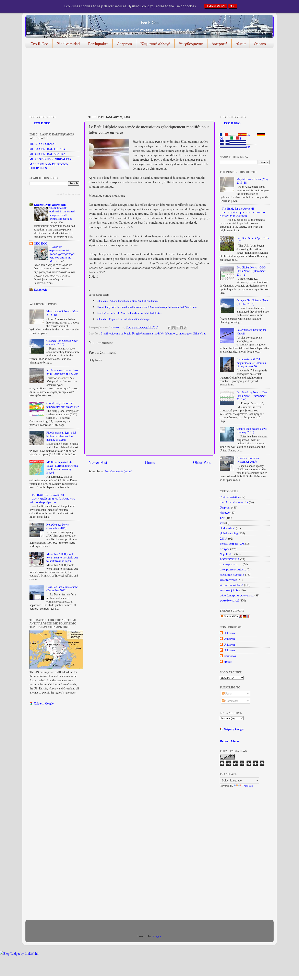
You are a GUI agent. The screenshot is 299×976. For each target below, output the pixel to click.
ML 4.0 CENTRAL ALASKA (47, 154)
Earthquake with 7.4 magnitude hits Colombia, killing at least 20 (252, 362)
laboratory (171, 333)
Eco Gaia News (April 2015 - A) (253, 239)
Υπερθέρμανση (191, 43)
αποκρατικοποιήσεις (233, 569)
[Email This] (170, 328)
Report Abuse (229, 740)
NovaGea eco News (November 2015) (57, 526)
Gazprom (124, 43)
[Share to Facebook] (181, 328)
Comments (231, 701)
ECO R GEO (42, 123)
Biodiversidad (68, 43)
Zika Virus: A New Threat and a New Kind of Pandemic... (128, 301)
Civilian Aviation (230, 497)
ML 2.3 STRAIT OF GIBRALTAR (50, 159)
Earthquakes (98, 43)
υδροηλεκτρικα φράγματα (237, 595)
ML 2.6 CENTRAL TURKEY (47, 149)
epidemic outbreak (120, 333)
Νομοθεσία (227, 554)
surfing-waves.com (72, 194)
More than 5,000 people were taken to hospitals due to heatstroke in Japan (62, 557)
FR (229, 135)
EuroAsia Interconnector (234, 502)
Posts (228, 693)
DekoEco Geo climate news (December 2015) (62, 588)
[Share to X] (177, 328)
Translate (247, 786)
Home (150, 462)
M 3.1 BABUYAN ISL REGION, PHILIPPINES (49, 166)
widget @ (60, 194)
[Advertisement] (147, 82)
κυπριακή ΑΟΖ (229, 590)
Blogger (156, 936)
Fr (133, 333)
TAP (222, 518)
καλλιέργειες (228, 580)
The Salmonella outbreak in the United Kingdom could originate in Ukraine (62, 213)
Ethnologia (40, 289)
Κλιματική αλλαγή (155, 43)
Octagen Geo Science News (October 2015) (62, 342)
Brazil (104, 333)
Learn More (215, 6)
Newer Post (97, 462)
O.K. (233, 6)
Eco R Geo (149, 22)
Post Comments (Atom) (118, 471)
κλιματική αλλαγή (231, 585)
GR (248, 147)
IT (240, 138)
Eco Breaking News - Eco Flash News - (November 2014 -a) (252, 395)
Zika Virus (199, 333)
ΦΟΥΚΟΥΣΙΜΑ (229, 559)
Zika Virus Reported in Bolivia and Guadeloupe (123, 319)
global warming (229, 533)
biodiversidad (227, 528)
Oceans (260, 43)
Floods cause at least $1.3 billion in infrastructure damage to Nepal (61, 436)
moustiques (185, 333)
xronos (228, 661)
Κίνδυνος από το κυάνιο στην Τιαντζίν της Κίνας (62, 371)
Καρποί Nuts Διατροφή (50, 204)
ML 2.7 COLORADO (42, 144)
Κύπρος (224, 549)
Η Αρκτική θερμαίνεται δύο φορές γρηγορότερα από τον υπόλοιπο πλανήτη (62, 254)
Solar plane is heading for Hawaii (251, 331)
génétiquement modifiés (150, 333)
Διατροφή (219, 43)
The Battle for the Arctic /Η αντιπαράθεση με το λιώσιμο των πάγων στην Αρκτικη (52, 498)
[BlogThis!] (173, 328)
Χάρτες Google (43, 703)
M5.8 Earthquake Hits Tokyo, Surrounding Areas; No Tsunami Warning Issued (62, 467)
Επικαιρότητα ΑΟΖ (232, 543)
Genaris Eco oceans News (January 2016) (252, 430)
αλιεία (241, 43)
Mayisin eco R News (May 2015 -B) (62, 313)
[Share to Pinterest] (185, 328)
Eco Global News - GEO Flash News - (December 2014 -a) (251, 270)
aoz (222, 523)
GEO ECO (40, 243)
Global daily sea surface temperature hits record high (62, 404)
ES (248, 135)
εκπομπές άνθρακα (232, 575)
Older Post (202, 462)
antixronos (230, 656)
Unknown (229, 633)
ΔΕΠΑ (223, 538)
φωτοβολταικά (229, 600)
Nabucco (225, 512)
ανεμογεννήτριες (231, 564)
